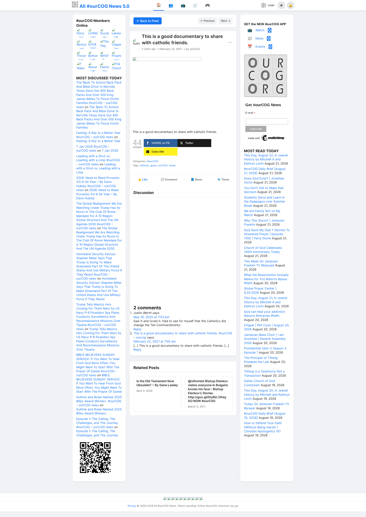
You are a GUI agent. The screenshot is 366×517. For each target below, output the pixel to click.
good (153, 165)
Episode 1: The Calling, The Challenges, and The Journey (97, 433)
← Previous (207, 20)
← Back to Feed (147, 21)
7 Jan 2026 (110, 150)
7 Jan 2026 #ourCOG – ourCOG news (93, 148)
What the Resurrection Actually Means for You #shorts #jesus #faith (266, 279)
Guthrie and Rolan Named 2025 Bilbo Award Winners (99, 411)
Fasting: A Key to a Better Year (98, 141)
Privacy (132, 505)
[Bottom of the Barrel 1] (93, 55)
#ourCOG (152, 161)
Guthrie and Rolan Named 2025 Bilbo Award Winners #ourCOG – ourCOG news (99, 401)
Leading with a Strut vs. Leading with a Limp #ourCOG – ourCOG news (98, 160)
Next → (225, 20)
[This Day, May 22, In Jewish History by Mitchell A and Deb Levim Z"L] (105, 44)
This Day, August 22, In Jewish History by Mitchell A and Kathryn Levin (266, 159)
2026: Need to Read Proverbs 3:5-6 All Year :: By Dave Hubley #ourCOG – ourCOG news (97, 184)
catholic (144, 165)
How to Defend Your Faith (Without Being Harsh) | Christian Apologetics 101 (263, 427)
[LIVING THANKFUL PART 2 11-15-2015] (93, 33)
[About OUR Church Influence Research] (93, 67)
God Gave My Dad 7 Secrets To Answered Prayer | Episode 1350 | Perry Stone (267, 234)
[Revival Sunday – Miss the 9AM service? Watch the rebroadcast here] (82, 44)
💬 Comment (169, 179)
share (172, 165)
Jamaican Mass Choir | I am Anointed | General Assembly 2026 (265, 339)
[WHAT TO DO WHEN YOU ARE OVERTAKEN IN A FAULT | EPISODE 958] (105, 55)
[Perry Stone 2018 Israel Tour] (82, 33)
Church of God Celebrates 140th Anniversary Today (263, 250)
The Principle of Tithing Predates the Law (261, 360)
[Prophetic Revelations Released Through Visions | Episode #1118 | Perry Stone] (117, 55)
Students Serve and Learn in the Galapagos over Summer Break (264, 201)
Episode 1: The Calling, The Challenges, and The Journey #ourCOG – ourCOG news (97, 423)
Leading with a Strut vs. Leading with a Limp (98, 168)
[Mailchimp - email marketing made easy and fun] (266, 140)
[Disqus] (183, 252)
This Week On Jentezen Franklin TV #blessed (261, 263)
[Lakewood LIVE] (117, 33)
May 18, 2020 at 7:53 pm (151, 317)
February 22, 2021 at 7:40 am (154, 341)
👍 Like (143, 179)
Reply (137, 329)
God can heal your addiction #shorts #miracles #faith (264, 314)
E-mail (250, 113)
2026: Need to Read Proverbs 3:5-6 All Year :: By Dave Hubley (97, 194)
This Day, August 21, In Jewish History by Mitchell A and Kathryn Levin (265, 302)
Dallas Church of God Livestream (259, 383)
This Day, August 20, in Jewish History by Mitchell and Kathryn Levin (267, 394)
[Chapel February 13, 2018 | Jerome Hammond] (117, 44)
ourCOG (163, 165)
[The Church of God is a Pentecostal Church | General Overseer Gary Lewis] (117, 67)
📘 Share (196, 179)
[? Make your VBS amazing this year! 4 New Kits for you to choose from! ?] (82, 67)
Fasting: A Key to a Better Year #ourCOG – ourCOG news (98, 135)
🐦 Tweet (223, 179)
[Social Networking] (105, 33)
